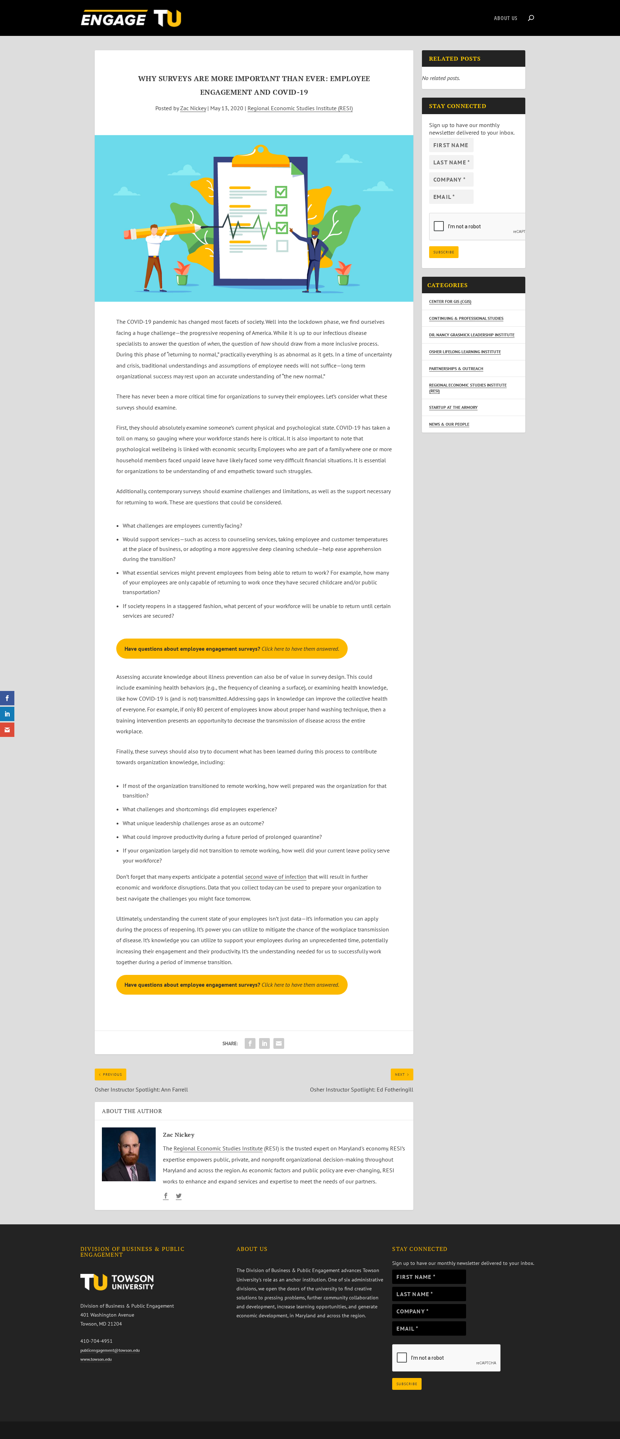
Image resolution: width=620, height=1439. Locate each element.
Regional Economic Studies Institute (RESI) (300, 108)
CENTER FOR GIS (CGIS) (450, 301)
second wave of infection (275, 876)
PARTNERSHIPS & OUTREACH (456, 368)
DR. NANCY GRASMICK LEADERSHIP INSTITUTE (472, 334)
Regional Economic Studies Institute (218, 1148)
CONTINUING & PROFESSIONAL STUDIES (466, 318)
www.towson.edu (96, 1359)
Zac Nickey (193, 108)
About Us (505, 18)
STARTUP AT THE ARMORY (453, 407)
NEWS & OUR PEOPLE (449, 424)
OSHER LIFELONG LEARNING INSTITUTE (465, 351)
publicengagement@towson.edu (110, 1350)
